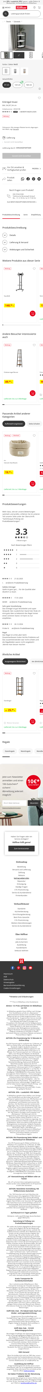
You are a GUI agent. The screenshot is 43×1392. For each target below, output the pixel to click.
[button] (5, 7)
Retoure (21, 875)
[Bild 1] (7, 55)
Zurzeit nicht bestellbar (21, 156)
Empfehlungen (37, 215)
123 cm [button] (17, 85)
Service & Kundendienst (21, 892)
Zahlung (21, 872)
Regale (6, 742)
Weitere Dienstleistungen (21, 923)
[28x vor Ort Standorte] (34, 7)
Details (13, 235)
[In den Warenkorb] (32, 313)
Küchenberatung (21, 911)
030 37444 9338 (18, 194)
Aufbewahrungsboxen (14, 424)
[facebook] (12, 968)
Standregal (7, 671)
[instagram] (24, 968)
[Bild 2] (19, 55)
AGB (5, 977)
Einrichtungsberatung (21, 914)
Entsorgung (21, 884)
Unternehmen (21, 939)
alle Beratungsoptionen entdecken (21, 202)
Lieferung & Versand (19, 242)
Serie (26, 215)
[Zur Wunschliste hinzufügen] (39, 98)
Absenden (34, 803)
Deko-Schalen (34, 424)
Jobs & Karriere (22, 942)
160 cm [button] (29, 85)
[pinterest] (18, 968)
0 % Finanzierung (21, 890)
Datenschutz (9, 979)
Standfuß (6, 266)
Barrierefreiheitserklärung (14, 985)
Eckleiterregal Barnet (11, 342)
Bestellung (21, 867)
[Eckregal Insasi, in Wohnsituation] (21, 38)
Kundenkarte (21, 948)
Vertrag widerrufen (21, 878)
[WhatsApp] (22, 178)
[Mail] (39, 178)
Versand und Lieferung (21, 869)
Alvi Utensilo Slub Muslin (13, 433)
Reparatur (21, 881)
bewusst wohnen (21, 950)
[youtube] (30, 968)
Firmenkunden (21, 895)
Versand (16, 129)
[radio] (21, 550)
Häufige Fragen (22, 887)
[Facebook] (28, 178)
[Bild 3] (31, 55)
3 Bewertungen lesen (28, 112)
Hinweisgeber (9, 982)
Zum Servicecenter (21, 848)
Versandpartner (23, 148)
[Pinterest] (33, 178)
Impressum (8, 974)
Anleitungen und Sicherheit (22, 249)
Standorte (21, 908)
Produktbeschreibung (11, 215)
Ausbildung (21, 945)
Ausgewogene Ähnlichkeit (15, 661)
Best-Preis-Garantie (21, 917)
